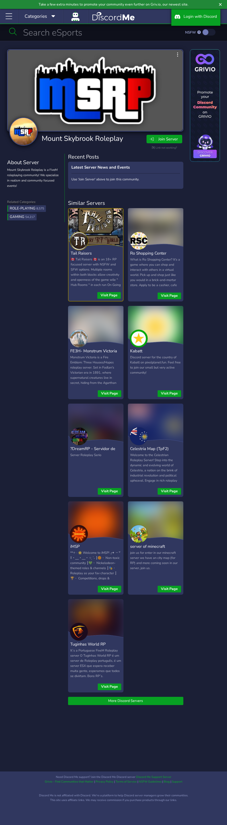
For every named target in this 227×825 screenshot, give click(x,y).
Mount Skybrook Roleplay (82, 138)
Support (177, 782)
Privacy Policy (105, 782)
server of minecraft (147, 546)
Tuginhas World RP (88, 644)
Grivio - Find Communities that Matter (69, 782)
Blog (167, 782)
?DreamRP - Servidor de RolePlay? (92, 452)
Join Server (168, 139)
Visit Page (109, 295)
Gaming (22, 216)
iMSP (75, 546)
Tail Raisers (81, 253)
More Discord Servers (125, 700)
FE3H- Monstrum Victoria (93, 351)
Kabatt (136, 351)
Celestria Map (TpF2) (149, 448)
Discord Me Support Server (153, 777)
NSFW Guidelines (150, 782)
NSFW (191, 32)
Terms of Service (126, 782)
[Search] (13, 31)
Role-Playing (27, 208)
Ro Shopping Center (148, 253)
